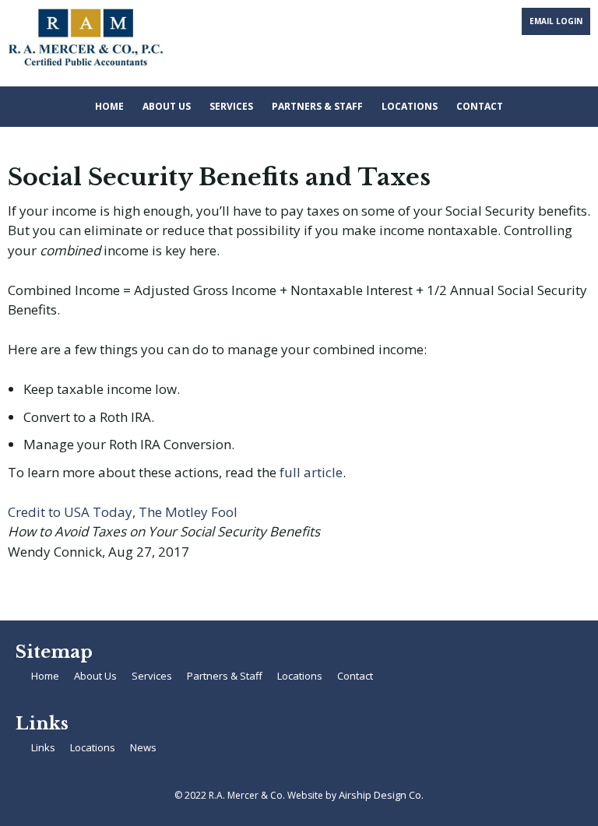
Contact (479, 106)
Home (109, 106)
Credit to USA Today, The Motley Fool (122, 512)
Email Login (555, 21)
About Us (166, 106)
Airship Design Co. (381, 795)
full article (311, 472)
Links (43, 747)
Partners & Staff (317, 106)
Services (231, 106)
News (143, 747)
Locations (410, 106)
